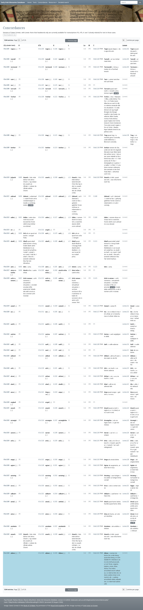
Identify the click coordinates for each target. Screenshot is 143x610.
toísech (132, 452)
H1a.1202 (6, 59)
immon (106, 93)
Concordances (42, 2)
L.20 (69, 278)
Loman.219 (125, 368)
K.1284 (55, 306)
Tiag (105, 135)
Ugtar (106, 465)
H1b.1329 (41, 475)
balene (106, 566)
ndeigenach (108, 447)
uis (119, 129)
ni (110, 468)
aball (33, 241)
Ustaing (107, 476)
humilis (106, 504)
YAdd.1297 (96, 501)
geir (119, 392)
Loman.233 (125, 501)
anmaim (110, 169)
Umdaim (107, 526)
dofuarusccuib (114, 562)
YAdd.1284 (96, 376)
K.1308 (55, 177)
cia (119, 114)
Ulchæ (132, 376)
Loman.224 (125, 408)
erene (111, 566)
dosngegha (108, 163)
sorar (113, 154)
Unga (106, 460)
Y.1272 (95, 241)
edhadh (118, 579)
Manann (117, 97)
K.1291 (55, 368)
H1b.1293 (41, 49)
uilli (111, 356)
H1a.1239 (6, 493)
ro (81, 184)
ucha (80, 236)
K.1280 (55, 241)
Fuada (115, 114)
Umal (106, 502)
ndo (112, 158)
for (117, 441)
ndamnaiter (76, 209)
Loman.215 (125, 334)
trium (112, 123)
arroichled (107, 571)
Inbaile (33, 289)
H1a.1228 (6, 384)
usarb (47, 177)
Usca (132, 392)
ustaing (61, 476)
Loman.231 (125, 485)
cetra (35, 198)
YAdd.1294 (96, 475)
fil (115, 306)
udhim (61, 217)
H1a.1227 (6, 376)
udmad (13, 196)
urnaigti (14, 420)
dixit (112, 177)
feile (113, 165)
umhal (61, 502)
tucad (25, 250)
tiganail (118, 150)
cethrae (74, 207)
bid (120, 158)
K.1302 (55, 475)
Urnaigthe (107, 420)
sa (30, 220)
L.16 (69, 233)
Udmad (74, 196)
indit (27, 291)
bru (117, 91)
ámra (32, 180)
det (73, 186)
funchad (115, 69)
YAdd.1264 (96, 88)
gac (135, 449)
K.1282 (55, 270)
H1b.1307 (41, 241)
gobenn (74, 203)
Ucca (105, 486)
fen (108, 468)
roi (77, 220)
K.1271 (55, 88)
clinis (119, 504)
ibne (115, 573)
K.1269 (55, 79)
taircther (116, 79)
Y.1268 (95, 196)
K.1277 (55, 217)
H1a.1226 (6, 368)
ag (113, 110)
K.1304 (55, 493)
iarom (113, 571)
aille (111, 344)
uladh (61, 384)
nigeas (132, 425)
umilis (132, 504)
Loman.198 (125, 135)
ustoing (13, 476)
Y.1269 (95, 217)
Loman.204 (125, 67)
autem (29, 243)
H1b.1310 (41, 278)
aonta (106, 161)
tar (12, 85)
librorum (107, 142)
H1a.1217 (6, 270)
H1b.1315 (41, 344)
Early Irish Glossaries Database (13, 2)
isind (73, 182)
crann (74, 201)
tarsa (80, 220)
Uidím (25, 217)
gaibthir (74, 205)
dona (116, 217)
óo (135, 312)
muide (25, 203)
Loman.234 (125, 514)
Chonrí (25, 182)
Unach (106, 408)
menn (116, 101)
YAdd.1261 (96, 67)
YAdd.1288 (96, 408)
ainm (31, 217)
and (118, 356)
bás (31, 177)
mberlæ (114, 560)
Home (29, 2)
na (30, 250)
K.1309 (55, 553)
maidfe (106, 114)
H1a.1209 (6, 147)
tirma (115, 67)
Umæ (132, 514)
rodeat (34, 182)
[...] (16, 49)
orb (108, 180)
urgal (47, 230)
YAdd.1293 (96, 465)
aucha (25, 236)
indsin (25, 205)
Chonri (25, 191)
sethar (109, 154)
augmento (114, 465)
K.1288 (55, 344)
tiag (12, 135)
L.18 (69, 266)
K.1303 (55, 485)
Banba (116, 127)
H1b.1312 (41, 311)
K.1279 (55, 233)
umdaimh (62, 526)
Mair (109, 172)
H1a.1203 (6, 67)
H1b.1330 (41, 485)
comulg (106, 205)
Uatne (106, 334)
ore (116, 420)
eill (118, 254)
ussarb (27, 184)
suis (105, 394)
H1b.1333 (41, 514)
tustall (13, 59)
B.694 (20, 241)
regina (110, 121)
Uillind (106, 356)
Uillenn (132, 356)
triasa (106, 220)
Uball (25, 241)
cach (108, 81)
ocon (73, 226)
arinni (111, 79)
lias (113, 198)
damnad (75, 198)
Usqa (106, 392)
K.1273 (55, 135)
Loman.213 (125, 311)
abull (73, 243)
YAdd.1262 (96, 79)
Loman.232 (125, 493)
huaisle (134, 478)
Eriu (112, 97)
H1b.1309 (41, 270)
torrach (13, 89)
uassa (112, 306)
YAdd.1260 (96, 59)
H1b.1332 (41, 501)
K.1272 (55, 96)
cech (105, 174)
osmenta (26, 280)
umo (136, 508)
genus (117, 163)
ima (136, 480)
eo (29, 233)
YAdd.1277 (96, 311)
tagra (13, 49)
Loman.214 (125, 324)
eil (32, 257)
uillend (13, 356)
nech (105, 182)
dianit (29, 246)
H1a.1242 (6, 526)
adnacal (106, 386)
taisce (136, 316)
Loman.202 (125, 49)
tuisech (109, 445)
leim (109, 61)
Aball (77, 243)
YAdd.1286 (96, 392)
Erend (115, 129)
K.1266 (55, 49)
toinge (114, 478)
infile (30, 287)
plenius (106, 132)
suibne (110, 575)
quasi (110, 49)
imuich (106, 71)
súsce (132, 394)
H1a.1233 (6, 432)
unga (12, 460)
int (105, 314)
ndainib (112, 156)
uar (111, 433)
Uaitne (132, 334)
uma (29, 267)
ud (80, 196)
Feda (105, 172)
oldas (113, 312)
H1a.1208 (6, 135)
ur (11, 230)
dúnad (28, 226)
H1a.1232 (6, 420)
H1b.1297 (41, 85)
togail (116, 110)
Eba (29, 257)
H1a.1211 (6, 196)
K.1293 (55, 384)
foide (112, 101)
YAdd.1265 (96, 96)
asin (131, 63)
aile (111, 386)
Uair (131, 350)
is (31, 248)
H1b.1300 (41, 135)
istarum (106, 123)
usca (12, 392)
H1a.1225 (6, 356)
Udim (74, 217)
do (115, 148)
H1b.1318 (41, 368)
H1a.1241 (6, 514)
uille (131, 358)
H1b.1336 (41, 553)
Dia (118, 148)
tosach (112, 443)
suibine (115, 577)
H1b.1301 (41, 147)
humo (114, 502)
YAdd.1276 (96, 306)
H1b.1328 (41, 465)
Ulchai (106, 376)
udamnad (33, 196)
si (117, 129)
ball (32, 250)
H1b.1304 (41, 217)
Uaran (106, 433)
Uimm (74, 267)
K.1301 (55, 465)
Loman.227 (125, 440)
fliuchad (133, 74)
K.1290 (55, 356)
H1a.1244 (6, 553)
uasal (12, 306)
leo (35, 250)
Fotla (111, 119)
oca (24, 226)
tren (108, 174)
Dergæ (114, 112)
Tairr (106, 79)
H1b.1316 (41, 350)
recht (106, 91)
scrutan (74, 298)
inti (118, 423)
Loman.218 (125, 356)
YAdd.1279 (96, 334)
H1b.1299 (41, 96)
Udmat (25, 196)
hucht (74, 280)
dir (110, 577)
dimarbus (26, 263)
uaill (60, 344)
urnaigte (48, 420)
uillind (47, 356)
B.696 (20, 270)
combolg (32, 203)
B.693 (20, 233)
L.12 (69, 177)
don (105, 169)
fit (120, 443)
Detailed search (63, 2)
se (105, 488)
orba (115, 180)
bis (110, 51)
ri (137, 61)
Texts (35, 2)
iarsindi (25, 259)
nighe (106, 410)
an (31, 184)
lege (105, 129)
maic (111, 152)
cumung (74, 214)
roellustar (31, 259)
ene (107, 562)
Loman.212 (125, 306)
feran (110, 564)
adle (137, 344)
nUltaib (74, 188)
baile (73, 296)
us (137, 137)
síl (79, 252)
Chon (73, 184)
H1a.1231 (6, 408)
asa (112, 180)
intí (137, 427)
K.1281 (55, 266)
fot (105, 101)
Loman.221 (125, 384)
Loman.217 (125, 350)
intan (29, 224)
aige (137, 486)
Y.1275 (95, 278)
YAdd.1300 (96, 177)
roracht (112, 91)
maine (106, 69)
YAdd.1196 (96, 147)
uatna (47, 334)
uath (12, 324)
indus (113, 568)
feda (24, 238)
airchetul (76, 294)
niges (106, 423)
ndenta (108, 105)
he (137, 312)
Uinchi (25, 270)
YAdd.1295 (96, 485)
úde (74, 212)
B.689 (20, 177)
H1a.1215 (6, 241)
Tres (105, 125)
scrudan (34, 285)
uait (111, 334)
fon (110, 568)
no (105, 224)
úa (118, 316)
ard (112, 412)
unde (111, 99)
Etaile (25, 246)
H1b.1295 (41, 67)
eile (131, 389)
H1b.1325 (41, 432)
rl (115, 108)
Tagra (106, 49)
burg (34, 243)
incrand (25, 222)
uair (12, 350)
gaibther (107, 201)
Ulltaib (25, 186)
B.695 (20, 266)
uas (112, 476)
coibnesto (116, 167)
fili (79, 291)
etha (29, 270)
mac (109, 158)
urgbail (13, 402)
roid (24, 220)
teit (32, 220)
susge (114, 392)
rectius (106, 119)
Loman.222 (125, 392)
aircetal (106, 287)
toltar (135, 61)
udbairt (13, 494)
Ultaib (79, 191)
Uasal (132, 306)
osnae (74, 302)
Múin (115, 152)
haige (134, 498)
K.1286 (55, 324)
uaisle (108, 478)
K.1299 (55, 440)
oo (109, 312)
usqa (60, 392)
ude (116, 203)
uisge (132, 437)
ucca (12, 486)
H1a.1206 (6, 88)
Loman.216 (125, 344)
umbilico (135, 528)
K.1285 (55, 311)
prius (73, 257)
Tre (119, 99)
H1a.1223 (6, 344)
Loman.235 (125, 526)
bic (109, 555)
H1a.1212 (6, 217)
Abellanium (27, 248)
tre (105, 108)
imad (132, 328)
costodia (113, 142)
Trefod (13, 97)
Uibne (61, 553)
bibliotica (111, 140)
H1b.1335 (41, 177)
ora (137, 350)
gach (133, 417)
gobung (118, 198)
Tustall (106, 59)
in (111, 220)
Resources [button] (52, 2)
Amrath (78, 182)
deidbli (106, 560)
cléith (25, 224)
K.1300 (55, 459)
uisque (106, 435)
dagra (115, 49)
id (135, 514)
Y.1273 (95, 266)
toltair (117, 59)
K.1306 (55, 514)
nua (113, 468)
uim (12, 267)
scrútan (74, 289)
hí (134, 445)
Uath (132, 324)
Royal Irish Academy (58, 606)
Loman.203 (125, 59)
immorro (107, 243)
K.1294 (55, 392)
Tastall (132, 59)
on (136, 135)
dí (76, 296)
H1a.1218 (6, 278)
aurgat (31, 236)
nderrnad (112, 582)
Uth (105, 368)
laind (119, 152)
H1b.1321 (41, 392)
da (119, 49)
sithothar (116, 172)
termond (14, 67)
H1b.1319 (41, 376)
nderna (110, 573)
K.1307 (55, 526)
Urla (105, 441)
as (111, 103)
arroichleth (107, 579)
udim (12, 217)
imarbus (113, 259)
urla (12, 441)
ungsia (132, 462)
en (114, 433)
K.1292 (55, 376)
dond (73, 220)
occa (107, 224)
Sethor (13, 148)
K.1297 (55, 420)
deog (117, 555)
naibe (107, 165)
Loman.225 (125, 420)
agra (107, 51)
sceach (132, 326)
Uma (105, 514)
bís (30, 222)
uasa (137, 306)
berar (135, 496)
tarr (60, 79)
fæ (109, 182)
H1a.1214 (6, 233)
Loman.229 (125, 465)
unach (13, 408)
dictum (106, 110)
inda (131, 320)
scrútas (74, 291)
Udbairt (107, 494)
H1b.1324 (41, 420)
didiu (111, 116)
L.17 (69, 241)
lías (79, 201)
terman (61, 67)
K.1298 (55, 432)
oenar (116, 486)
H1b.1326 (41, 440)
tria (27, 220)
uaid (131, 336)
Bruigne (106, 112)
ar (111, 59)
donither (109, 516)
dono (106, 167)
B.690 (20, 196)
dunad (112, 224)
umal (12, 502)
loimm (106, 370)
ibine (115, 566)
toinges (116, 476)
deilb (107, 336)
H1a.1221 (6, 324)
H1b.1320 (41, 384)
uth (12, 368)
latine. (119, 502)
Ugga (132, 486)
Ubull (74, 241)
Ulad (105, 384)
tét (73, 222)
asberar (106, 116)
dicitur (115, 99)
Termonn (133, 67)
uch (12, 233)
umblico (116, 526)
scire (110, 132)
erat (114, 121)
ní (130, 472)
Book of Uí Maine (30, 606)
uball (12, 241)
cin (109, 69)
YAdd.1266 (96, 135)
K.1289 (55, 350)
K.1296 (55, 408)
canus (132, 429)
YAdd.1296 (96, 493)
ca (111, 478)
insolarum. (117, 123)
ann (112, 51)
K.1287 (55, 334)
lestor (106, 555)
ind (105, 81)
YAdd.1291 (96, 440)
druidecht (110, 108)
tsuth (132, 370)
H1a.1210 (6, 177)
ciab (110, 441)
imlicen (106, 528)
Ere (105, 127)
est (110, 110)
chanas (106, 425)
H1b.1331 (41, 493)
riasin (106, 61)
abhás (30, 188)
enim (109, 125)
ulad (12, 384)
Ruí (77, 184)
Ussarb (25, 177)
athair (108, 314)
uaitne (13, 334)
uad (112, 494)
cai (111, 376)
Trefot (61, 97)
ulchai (47, 376)
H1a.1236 (6, 465)
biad (111, 81)
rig (30, 182)
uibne (13, 553)
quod (32, 233)
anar (108, 156)
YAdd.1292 (96, 459)
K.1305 (55, 501)
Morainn (107, 152)
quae (106, 121)
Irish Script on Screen (90, 606)
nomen (111, 148)
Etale (79, 246)
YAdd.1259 (96, 49)
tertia (118, 121)
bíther (33, 224)
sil (28, 250)
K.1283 (55, 278)
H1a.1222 (6, 334)
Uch (24, 233)
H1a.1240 (6, 501)
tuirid (106, 577)
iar (115, 445)
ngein (111, 93)
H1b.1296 (41, 79)
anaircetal (26, 289)
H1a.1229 (6, 392)
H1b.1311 (41, 306)
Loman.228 (125, 459)
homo (115, 504)
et (107, 127)
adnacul (135, 386)
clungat (75, 238)
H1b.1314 (41, 334)
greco (111, 137)
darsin (74, 224)
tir (116, 103)
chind (116, 410)
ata (119, 165)
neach (137, 425)
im (80, 243)
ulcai (12, 376)
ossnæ (116, 291)
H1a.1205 (6, 85)
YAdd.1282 (96, 356)
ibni (109, 557)
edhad (118, 571)
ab (27, 233)
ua (11, 312)
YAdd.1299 (96, 526)
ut (110, 177)
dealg (132, 331)
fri (111, 161)
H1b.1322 (41, 229)
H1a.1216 (6, 266)
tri (109, 101)
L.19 (69, 270)
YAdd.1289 (96, 420)
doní (133, 470)
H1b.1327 (41, 459)
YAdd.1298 (96, 514)
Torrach (107, 89)
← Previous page (71, 40)
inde (118, 108)
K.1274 (55, 147)
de (34, 254)
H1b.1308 (41, 266)
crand (26, 198)
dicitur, (115, 119)
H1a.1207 (6, 96)
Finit (78, 302)
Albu (106, 99)
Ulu (131, 384)
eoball (31, 252)
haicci (106, 496)
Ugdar (132, 465)
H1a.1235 (6, 459)
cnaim (108, 358)
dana (132, 53)
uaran (13, 433)
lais (105, 154)
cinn (133, 415)
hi (107, 378)
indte (132, 142)
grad (134, 51)
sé (131, 490)
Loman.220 (125, 376)
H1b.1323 (41, 408)
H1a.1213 (6, 229)
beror (116, 494)
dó (118, 289)
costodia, (117, 137)
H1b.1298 (41, 88)
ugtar (13, 465)
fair (27, 261)
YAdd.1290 (96, 432)
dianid (74, 248)
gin (115, 423)
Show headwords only (10, 35)
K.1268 (55, 67)
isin (112, 150)
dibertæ (107, 103)
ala (112, 114)
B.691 (20, 217)
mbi (113, 555)
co (105, 105)
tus (114, 59)
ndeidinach (134, 456)
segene (115, 564)
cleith (110, 222)
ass (105, 180)
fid (116, 358)
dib (118, 103)
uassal (61, 306)
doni (105, 468)
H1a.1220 (6, 311)
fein (137, 470)
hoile (132, 381)
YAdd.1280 (96, 344)
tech (111, 378)
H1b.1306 (41, 233)
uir (105, 516)
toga (132, 137)
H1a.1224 (6, 350)
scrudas (25, 287)
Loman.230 (125, 475)
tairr (12, 79)
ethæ (25, 273)
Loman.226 (125, 432)
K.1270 (55, 85)
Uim (24, 267)
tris (114, 150)
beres (119, 180)
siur (105, 156)
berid (106, 158)
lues (105, 443)
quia (117, 443)
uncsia (112, 460)
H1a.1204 (6, 79)
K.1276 (55, 196)
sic (120, 573)
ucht (35, 278)
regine (117, 125)
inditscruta (111, 289)
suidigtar (133, 339)
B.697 (20, 278)
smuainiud (75, 285)
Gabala (109, 129)
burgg (75, 246)
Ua (105, 312)
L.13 (69, 196)
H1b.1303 (41, 196)
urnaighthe (63, 420)
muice (132, 399)
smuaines (26, 285)
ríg (79, 184)
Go (140, 2)
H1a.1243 (6, 534)
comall (106, 480)
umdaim (14, 526)
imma (119, 478)
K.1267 (55, 59)
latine (132, 352)
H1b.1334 (41, 526)
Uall (105, 344)
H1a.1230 (6, 402)
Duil (118, 169)
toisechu (117, 314)
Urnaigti (133, 420)
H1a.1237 (6, 475)
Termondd (108, 67)
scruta (31, 291)
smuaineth (26, 283)
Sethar (106, 148)
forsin (31, 198)
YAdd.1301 (96, 553)
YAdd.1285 (96, 384)
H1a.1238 (6, 485)
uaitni (74, 273)
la (116, 156)
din (24, 291)
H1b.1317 (41, 356)
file (112, 285)
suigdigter (117, 334)
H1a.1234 (6, 440)
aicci (110, 486)
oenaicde (114, 105)
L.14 (69, 217)
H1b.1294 (41, 59)
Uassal (106, 306)
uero (136, 506)
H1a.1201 (6, 49)
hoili (105, 378)
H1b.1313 (41, 324)
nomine (106, 137)
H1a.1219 (6, 306)
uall (12, 344)
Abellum (74, 250)
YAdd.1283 (96, 368)
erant (113, 125)
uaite (35, 270)
